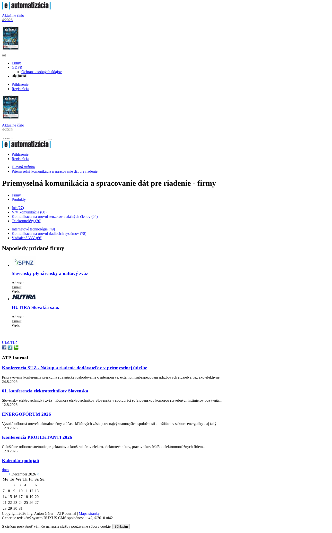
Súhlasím (121, 526)
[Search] (50, 139)
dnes (5, 470)
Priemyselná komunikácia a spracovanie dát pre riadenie (54, 171)
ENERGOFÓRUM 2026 (26, 414)
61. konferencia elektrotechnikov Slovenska (45, 390)
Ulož (5, 342)
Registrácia (20, 89)
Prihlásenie (20, 84)
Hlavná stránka (23, 167)
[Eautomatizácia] (26, 8)
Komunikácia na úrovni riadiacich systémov (49, 233)
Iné (18, 208)
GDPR (17, 67)
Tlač (13, 342)
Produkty (19, 199)
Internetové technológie (33, 229)
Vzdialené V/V (27, 238)
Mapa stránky (89, 513)
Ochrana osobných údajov (41, 72)
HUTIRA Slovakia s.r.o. (35, 307)
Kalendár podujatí (20, 460)
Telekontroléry (26, 221)
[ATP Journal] (19, 76)
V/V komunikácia (29, 212)
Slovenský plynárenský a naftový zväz (50, 273)
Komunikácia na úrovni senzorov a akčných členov (55, 216)
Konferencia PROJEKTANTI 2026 (37, 437)
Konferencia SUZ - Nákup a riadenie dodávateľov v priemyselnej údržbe (74, 367)
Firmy (16, 63)
